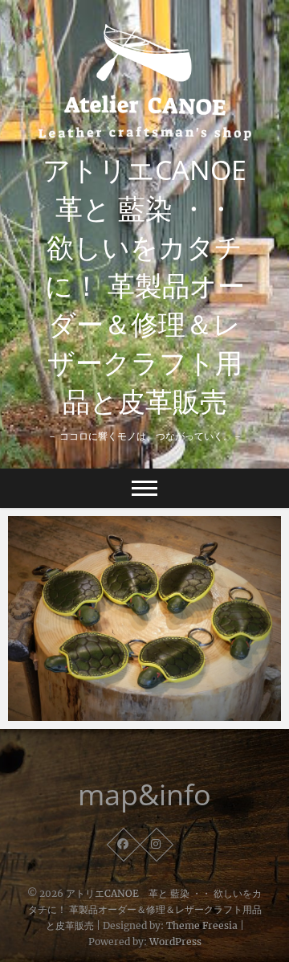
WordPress (175, 941)
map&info (144, 795)
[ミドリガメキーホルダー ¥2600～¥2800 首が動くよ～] (144, 618)
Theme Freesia (202, 925)
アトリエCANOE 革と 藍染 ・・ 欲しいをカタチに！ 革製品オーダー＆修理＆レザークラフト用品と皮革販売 (147, 285)
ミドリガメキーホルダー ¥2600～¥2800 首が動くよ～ (142, 703)
